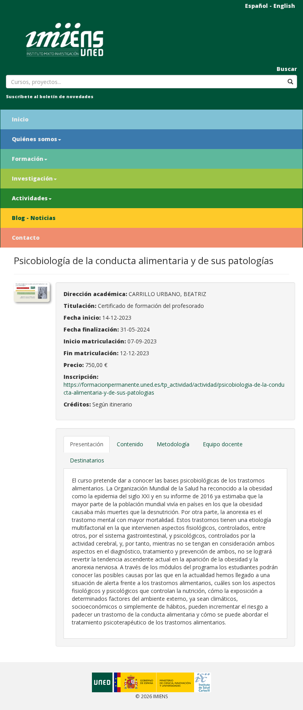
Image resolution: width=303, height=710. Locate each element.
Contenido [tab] (130, 444)
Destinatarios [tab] (87, 460)
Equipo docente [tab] (223, 444)
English (284, 5)
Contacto (25, 237)
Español (256, 5)
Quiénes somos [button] (34, 139)
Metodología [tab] (173, 444)
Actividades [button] (30, 198)
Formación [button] (27, 158)
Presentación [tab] (86, 444)
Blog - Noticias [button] (34, 218)
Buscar (287, 69)
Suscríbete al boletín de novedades (50, 96)
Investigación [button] (32, 178)
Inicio (20, 119)
